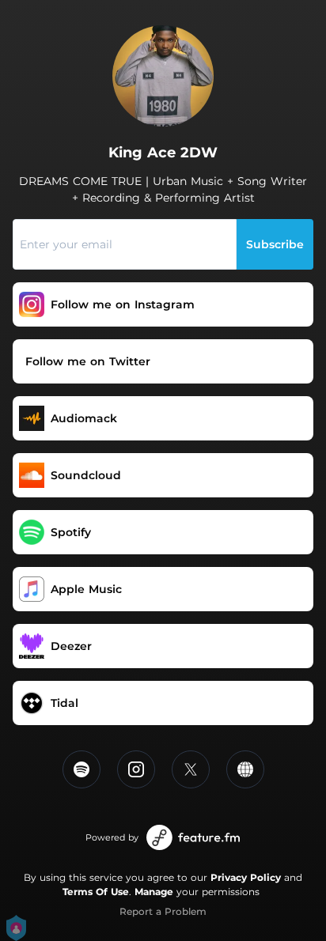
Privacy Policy (245, 877)
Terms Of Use (96, 892)
